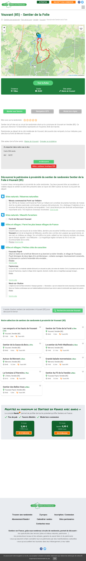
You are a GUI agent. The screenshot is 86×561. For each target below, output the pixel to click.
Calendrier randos (44, 519)
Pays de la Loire (26, 20)
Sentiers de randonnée (12, 20)
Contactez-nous (43, 524)
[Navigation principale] (83, 7)
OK (55, 558)
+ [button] (4, 27)
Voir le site (54, 210)
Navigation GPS (42, 111)
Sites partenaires (66, 519)
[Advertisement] (43, 102)
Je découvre (44, 162)
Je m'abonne (23, 433)
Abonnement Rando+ (21, 519)
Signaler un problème (48, 141)
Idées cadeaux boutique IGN (43, 166)
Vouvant (42, 20)
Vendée (35, 20)
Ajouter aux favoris (14, 111)
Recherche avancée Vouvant (68, 310)
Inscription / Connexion (64, 515)
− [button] (4, 30)
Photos (11, 242)
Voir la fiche (43, 83)
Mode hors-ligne (70, 111)
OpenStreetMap (73, 75)
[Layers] (81, 28)
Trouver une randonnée (22, 515)
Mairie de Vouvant (68, 91)
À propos (43, 2)
